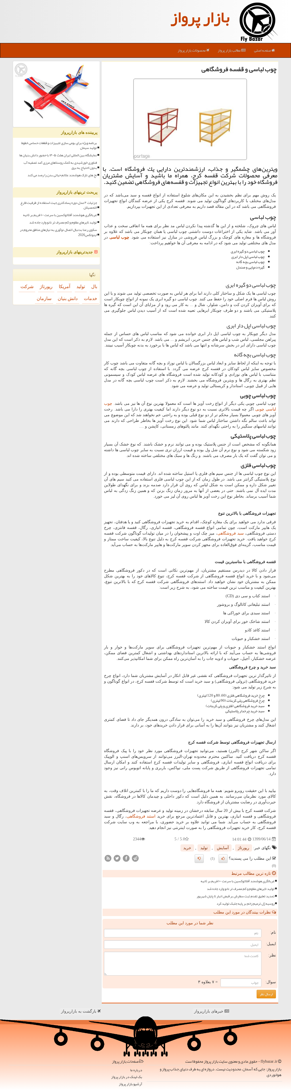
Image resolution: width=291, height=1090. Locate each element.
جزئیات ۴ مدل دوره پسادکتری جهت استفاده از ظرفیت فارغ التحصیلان (58, 205)
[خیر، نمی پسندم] (199, 858)
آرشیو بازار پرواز (130, 1084)
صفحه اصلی (262, 50)
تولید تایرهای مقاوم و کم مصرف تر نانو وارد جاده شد (241, 889)
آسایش (223, 848)
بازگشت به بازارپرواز (79, 1011)
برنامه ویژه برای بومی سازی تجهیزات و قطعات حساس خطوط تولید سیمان (59, 145)
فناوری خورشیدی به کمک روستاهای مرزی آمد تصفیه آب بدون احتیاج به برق (60, 165)
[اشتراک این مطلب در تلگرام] (135, 858)
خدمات (90, 298)
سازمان (44, 298)
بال (94, 286)
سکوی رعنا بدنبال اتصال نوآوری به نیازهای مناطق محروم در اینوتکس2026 (58, 232)
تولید (204, 848)
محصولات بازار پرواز (192, 50)
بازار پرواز (200, 17)
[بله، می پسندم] (223, 858)
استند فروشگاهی (141, 816)
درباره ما (136, 1070)
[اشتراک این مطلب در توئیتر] (117, 858)
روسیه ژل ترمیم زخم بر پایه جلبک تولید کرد (246, 903)
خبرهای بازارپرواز (209, 1011)
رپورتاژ (243, 848)
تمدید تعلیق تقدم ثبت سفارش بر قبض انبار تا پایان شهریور (236, 896)
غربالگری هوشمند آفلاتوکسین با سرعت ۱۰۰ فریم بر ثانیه (238, 881)
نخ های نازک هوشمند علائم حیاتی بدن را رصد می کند (62, 175)
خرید (187, 848)
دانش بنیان (68, 298)
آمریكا (64, 286)
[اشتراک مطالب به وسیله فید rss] (108, 858)
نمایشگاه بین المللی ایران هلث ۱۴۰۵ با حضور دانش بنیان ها (58, 155)
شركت (27, 286)
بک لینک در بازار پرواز (126, 1077)
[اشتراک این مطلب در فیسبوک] (126, 858)
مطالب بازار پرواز (229, 50)
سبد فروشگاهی (230, 533)
